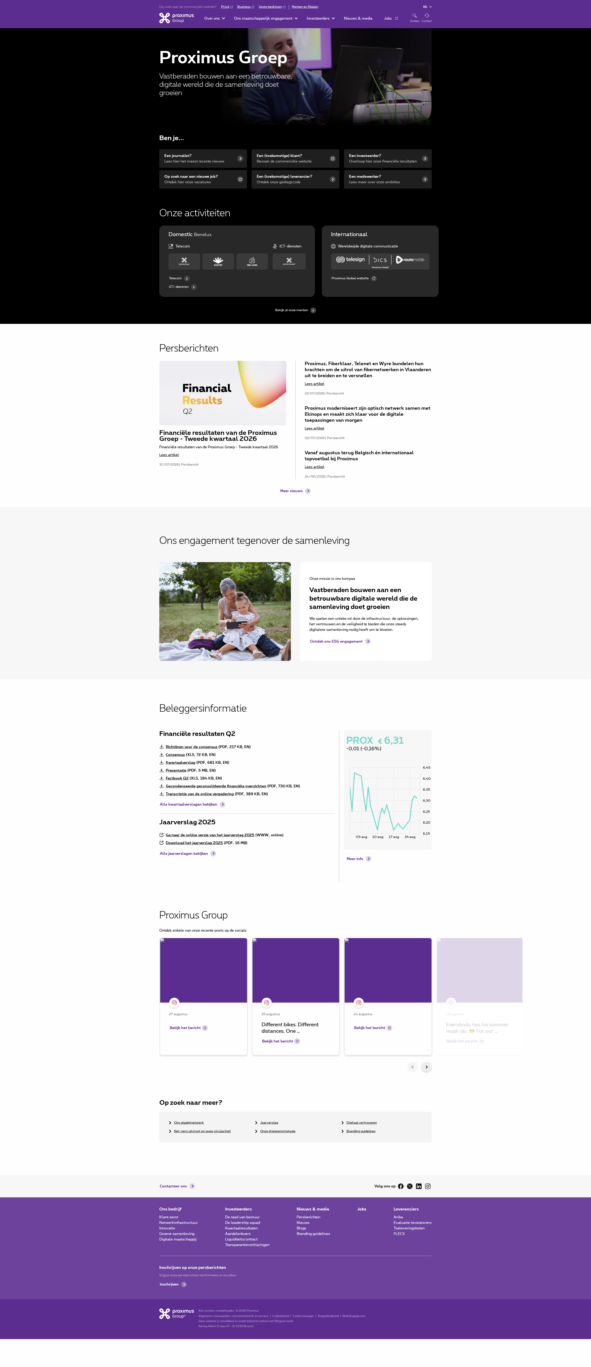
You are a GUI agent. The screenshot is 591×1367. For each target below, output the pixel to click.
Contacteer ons (173, 1186)
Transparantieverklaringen (247, 1245)
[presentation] (412, 1067)
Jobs (361, 1209)
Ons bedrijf (170, 1209)
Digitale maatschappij (177, 1239)
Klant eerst (168, 1217)
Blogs (301, 1228)
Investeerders (238, 1209)
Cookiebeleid (280, 1316)
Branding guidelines (313, 1234)
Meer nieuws (291, 491)
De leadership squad (242, 1223)
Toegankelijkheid (328, 1316)
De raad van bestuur (242, 1217)
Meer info (355, 859)
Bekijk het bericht (185, 1028)
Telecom (175, 278)
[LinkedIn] (419, 1186)
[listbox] (295, 997)
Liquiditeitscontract (241, 1239)
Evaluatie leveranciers (413, 1223)
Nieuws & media (313, 1209)
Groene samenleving (176, 1234)
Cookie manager (303, 1316)
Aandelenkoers (238, 1234)
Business (244, 7)
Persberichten (308, 1217)
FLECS (399, 1234)
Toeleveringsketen (409, 1228)
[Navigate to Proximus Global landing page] (380, 261)
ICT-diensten (179, 287)
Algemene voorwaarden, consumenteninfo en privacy (233, 1316)
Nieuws (303, 1223)
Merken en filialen (305, 7)
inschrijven (169, 1284)
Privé (225, 7)
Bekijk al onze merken (291, 310)
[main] (295, 590)
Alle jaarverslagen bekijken (184, 853)
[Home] (176, 18)
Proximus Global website (350, 278)
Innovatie (167, 1228)
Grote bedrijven (270, 7)
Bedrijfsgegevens (354, 1316)
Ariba (398, 1217)
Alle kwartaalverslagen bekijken (188, 804)
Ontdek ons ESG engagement (336, 641)
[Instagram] (428, 1186)
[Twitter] (410, 1186)
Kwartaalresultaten (241, 1228)
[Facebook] (401, 1186)
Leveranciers (406, 1209)
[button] (214, 18)
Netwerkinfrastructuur (178, 1223)
